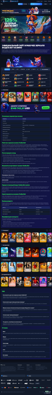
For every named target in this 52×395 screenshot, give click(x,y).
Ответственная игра (29, 367)
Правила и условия (29, 366)
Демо (6, 99)
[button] (24, 34)
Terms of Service (42, 369)
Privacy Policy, (38, 369)
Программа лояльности (21, 367)
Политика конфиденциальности (30, 368)
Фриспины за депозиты (21, 369)
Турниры (19, 368)
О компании (19, 366)
